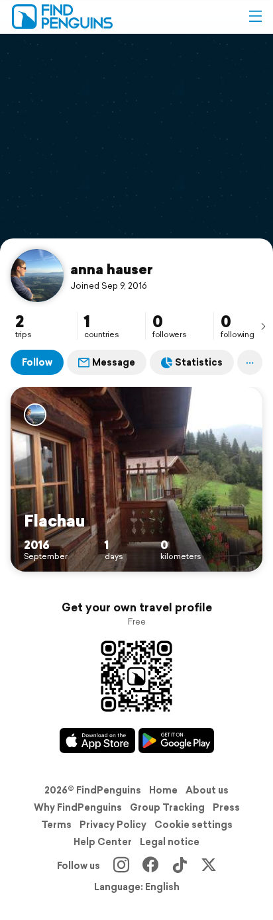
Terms (56, 824)
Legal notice (169, 841)
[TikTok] (180, 865)
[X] (209, 865)
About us (207, 790)
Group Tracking (167, 807)
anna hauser (111, 269)
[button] (255, 16)
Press (226, 807)
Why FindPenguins (78, 807)
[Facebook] (150, 865)
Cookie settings (193, 824)
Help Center (103, 841)
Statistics (199, 362)
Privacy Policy (113, 824)
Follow (37, 362)
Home (163, 790)
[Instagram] (121, 865)
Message (113, 362)
